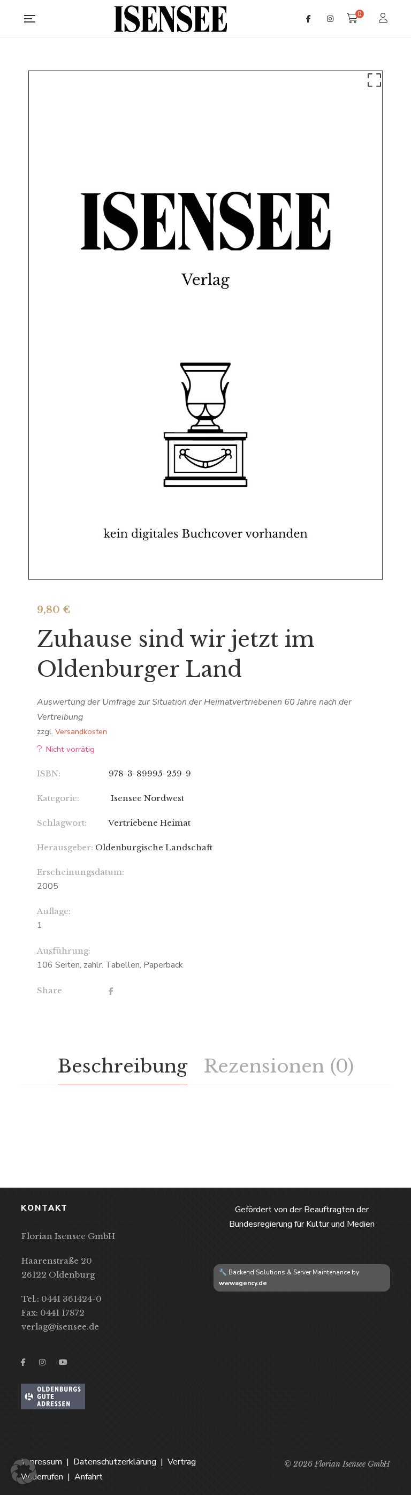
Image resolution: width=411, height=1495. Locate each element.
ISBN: (48, 773)
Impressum (41, 1462)
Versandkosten (81, 731)
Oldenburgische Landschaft (153, 847)
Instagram (330, 18)
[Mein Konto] (384, 19)
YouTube (63, 1362)
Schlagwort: (62, 823)
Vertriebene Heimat (149, 823)
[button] (372, 82)
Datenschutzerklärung (114, 1462)
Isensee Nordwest (146, 798)
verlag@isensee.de (60, 1327)
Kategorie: (58, 798)
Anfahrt (88, 1477)
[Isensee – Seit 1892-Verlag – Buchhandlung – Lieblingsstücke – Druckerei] (170, 18)
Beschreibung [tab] (122, 1066)
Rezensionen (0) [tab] (278, 1066)
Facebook (308, 18)
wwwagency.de (243, 1283)
